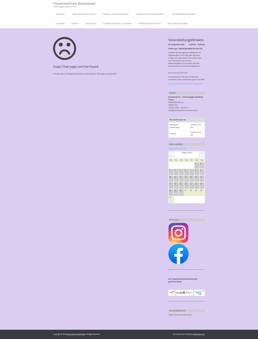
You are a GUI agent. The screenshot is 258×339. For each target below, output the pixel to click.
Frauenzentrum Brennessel (74, 4)
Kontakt (75, 23)
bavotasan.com (199, 334)
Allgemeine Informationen (183, 14)
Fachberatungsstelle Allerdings (117, 23)
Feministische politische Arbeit (150, 14)
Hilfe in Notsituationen (178, 23)
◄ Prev (171, 154)
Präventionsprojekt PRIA (150, 23)
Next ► (202, 154)
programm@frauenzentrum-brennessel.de (185, 83)
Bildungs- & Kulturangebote (115, 14)
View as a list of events (177, 148)
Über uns (60, 14)
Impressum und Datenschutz (180, 314)
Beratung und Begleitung (84, 14)
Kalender (60, 23)
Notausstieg (90, 23)
